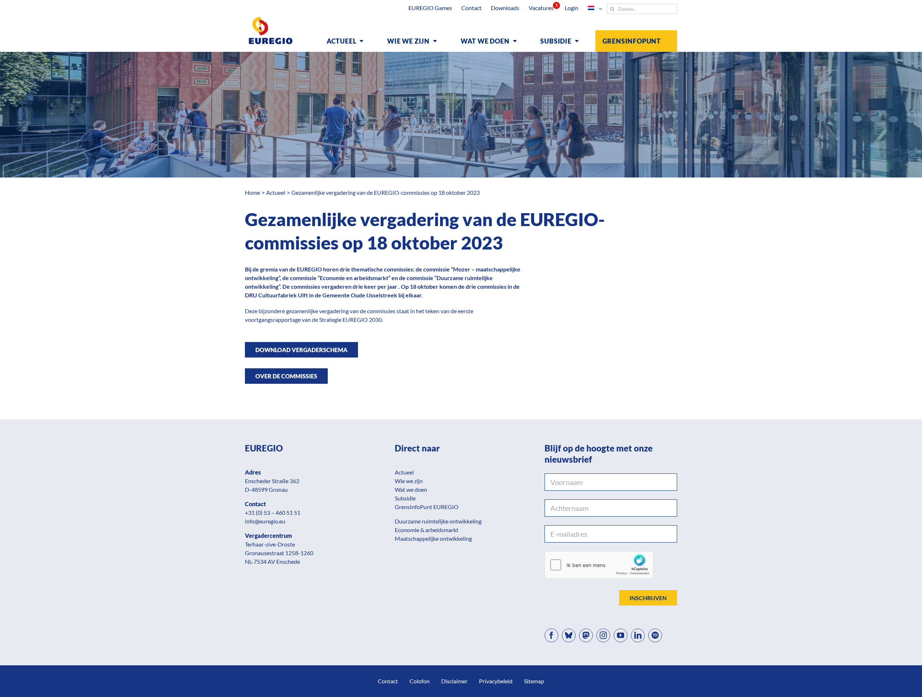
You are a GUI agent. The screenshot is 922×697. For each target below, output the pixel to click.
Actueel (404, 472)
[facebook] (551, 635)
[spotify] (655, 635)
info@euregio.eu (265, 521)
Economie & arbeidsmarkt (426, 529)
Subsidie (405, 498)
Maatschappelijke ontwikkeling (433, 538)
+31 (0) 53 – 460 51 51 (272, 512)
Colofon (419, 681)
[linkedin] (638, 635)
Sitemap (534, 681)
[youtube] (620, 635)
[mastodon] (586, 635)
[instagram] (603, 635)
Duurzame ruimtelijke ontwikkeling (438, 521)
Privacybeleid (496, 681)
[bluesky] (569, 635)
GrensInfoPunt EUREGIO (426, 506)
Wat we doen (411, 489)
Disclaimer (454, 681)
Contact (388, 681)
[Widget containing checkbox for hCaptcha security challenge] (599, 565)
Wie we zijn (409, 480)
